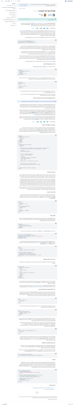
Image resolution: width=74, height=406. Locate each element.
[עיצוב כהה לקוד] (55, 40)
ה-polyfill (25, 319)
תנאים (72, 404)
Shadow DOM (53, 30)
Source (33, 28)
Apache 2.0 (28, 396)
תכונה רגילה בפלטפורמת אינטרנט (40, 23)
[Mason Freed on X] (42, 16)
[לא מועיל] (19, 8)
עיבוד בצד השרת (47, 51)
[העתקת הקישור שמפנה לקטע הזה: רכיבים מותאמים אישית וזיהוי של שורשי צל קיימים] (32, 98)
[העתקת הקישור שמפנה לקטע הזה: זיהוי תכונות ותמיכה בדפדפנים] (41, 342)
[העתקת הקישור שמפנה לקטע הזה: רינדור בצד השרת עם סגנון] (42, 259)
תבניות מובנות (27, 187)
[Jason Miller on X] (51, 16)
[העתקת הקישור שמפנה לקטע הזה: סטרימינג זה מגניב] (46, 192)
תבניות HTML (33, 30)
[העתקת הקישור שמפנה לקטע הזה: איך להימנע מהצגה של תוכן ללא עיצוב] (38, 289)
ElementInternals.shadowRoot (32, 116)
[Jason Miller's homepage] (48, 16)
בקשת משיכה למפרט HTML (49, 389)
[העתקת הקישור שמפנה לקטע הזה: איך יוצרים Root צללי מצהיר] (42, 64)
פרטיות (70, 404)
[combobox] (17, 1)
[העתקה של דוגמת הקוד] (56, 40)
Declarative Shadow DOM (49, 61)
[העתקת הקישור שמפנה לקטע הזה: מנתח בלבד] (49, 215)
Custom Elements (22, 30)
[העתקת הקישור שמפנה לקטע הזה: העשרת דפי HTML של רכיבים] (41, 125)
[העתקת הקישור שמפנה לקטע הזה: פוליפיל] (51, 359)
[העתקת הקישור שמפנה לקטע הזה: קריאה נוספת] (48, 385)
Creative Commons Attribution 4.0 (40, 396)
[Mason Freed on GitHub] (41, 16)
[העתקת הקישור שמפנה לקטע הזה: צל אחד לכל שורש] (46, 172)
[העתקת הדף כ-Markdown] (34, 11)
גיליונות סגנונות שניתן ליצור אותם (37, 285)
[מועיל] (20, 8)
